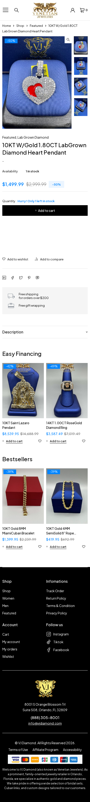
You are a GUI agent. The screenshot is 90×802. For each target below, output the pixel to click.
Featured (36, 25)
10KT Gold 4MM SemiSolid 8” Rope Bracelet (60, 533)
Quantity (28, 201)
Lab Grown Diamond (33, 137)
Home (6, 25)
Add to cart (46, 210)
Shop (20, 25)
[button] (68, 39)
